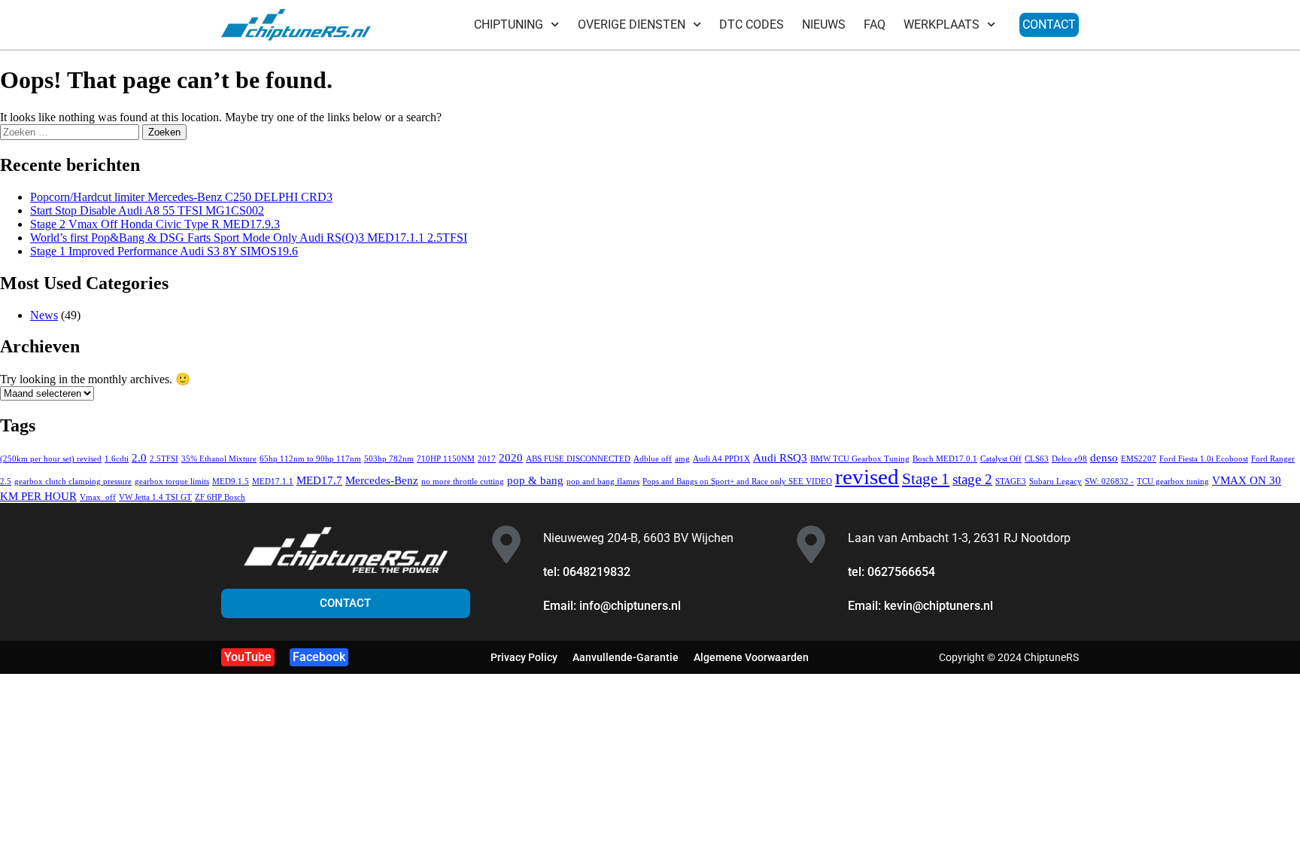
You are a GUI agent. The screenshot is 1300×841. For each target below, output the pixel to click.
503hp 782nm (389, 459)
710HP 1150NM (446, 459)
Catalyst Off (1001, 459)
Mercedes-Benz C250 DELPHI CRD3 (181, 196)
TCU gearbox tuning (1173, 481)
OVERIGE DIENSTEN (631, 24)
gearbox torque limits (172, 481)
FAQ (874, 24)
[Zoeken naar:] (71, 131)
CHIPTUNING (508, 24)
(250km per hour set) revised (51, 459)
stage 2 (972, 479)
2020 (511, 457)
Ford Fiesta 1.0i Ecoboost (1203, 459)
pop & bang (535, 480)
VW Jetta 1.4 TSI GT (155, 497)
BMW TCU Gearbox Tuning (860, 459)
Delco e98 (1069, 459)
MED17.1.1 (272, 481)
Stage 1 (925, 479)
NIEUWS (824, 24)
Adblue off (652, 459)
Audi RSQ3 (780, 457)
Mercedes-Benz (381, 480)
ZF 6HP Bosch (220, 497)
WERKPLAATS (942, 24)
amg (682, 459)
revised (867, 477)
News (44, 315)
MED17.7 (319, 480)
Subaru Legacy (1055, 481)
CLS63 (1037, 459)
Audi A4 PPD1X (721, 459)
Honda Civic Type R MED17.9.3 (155, 224)
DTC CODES (751, 24)
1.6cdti (117, 459)
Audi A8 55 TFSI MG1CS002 (147, 210)
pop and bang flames (602, 481)
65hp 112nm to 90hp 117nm (310, 459)
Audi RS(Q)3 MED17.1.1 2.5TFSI (248, 237)
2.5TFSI (164, 459)
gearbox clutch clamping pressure (73, 481)
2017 (487, 459)
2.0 (139, 457)
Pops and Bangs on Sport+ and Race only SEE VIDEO (737, 481)
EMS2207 (1138, 459)
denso (1104, 457)
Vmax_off (98, 497)
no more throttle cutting (462, 481)
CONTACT (1049, 24)
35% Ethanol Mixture (219, 459)
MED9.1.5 (230, 481)
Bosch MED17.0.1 (945, 459)
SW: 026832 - (1109, 481)
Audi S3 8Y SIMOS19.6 (164, 251)
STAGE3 (1010, 481)
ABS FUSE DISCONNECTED (578, 459)
